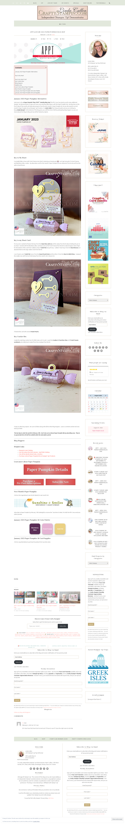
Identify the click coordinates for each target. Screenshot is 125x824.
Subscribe (63, 626)
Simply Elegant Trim (54, 637)
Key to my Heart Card (20, 79)
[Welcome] (98, 48)
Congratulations (73, 632)
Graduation (18, 634)
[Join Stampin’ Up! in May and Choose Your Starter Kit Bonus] (90, 520)
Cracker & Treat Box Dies (61, 634)
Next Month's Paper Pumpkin (23, 89)
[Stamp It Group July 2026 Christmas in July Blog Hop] (90, 472)
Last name (17, 693)
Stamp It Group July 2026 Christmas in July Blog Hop (101, 473)
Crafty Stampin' (62, 12)
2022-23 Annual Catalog (33, 632)
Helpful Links (18, 85)
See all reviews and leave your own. (97, 380)
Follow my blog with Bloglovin (22, 712)
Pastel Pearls (68, 635)
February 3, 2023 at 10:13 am (30, 725)
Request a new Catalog (26, 450)
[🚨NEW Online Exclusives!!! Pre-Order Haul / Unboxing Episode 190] (90, 500)
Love (24, 634)
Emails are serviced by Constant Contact (52, 707)
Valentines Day (39, 634)
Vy (23, 723)
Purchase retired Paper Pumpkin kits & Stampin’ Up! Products (37, 456)
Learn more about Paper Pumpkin (24, 87)
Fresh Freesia (47, 529)
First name (17, 687)
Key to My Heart (19, 75)
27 (101, 409)
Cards (65, 632)
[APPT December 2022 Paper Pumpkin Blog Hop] (47, 598)
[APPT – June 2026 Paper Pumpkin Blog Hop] (90, 481)
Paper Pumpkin (30, 634)
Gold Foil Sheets (19, 635)
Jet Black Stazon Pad (49, 635)
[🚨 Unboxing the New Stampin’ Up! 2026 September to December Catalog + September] (90, 458)
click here (51, 798)
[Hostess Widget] (98, 133)
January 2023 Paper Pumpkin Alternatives (26, 71)
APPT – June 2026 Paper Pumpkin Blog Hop (101, 482)
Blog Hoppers (19, 83)
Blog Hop (60, 632)
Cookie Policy (36, 821)
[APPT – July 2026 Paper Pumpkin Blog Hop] (90, 448)
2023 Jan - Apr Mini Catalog (49, 632)
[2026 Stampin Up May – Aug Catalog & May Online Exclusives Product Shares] (90, 542)
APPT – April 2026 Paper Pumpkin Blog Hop (101, 512)
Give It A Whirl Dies (74, 634)
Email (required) (18, 681)
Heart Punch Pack (37, 635)
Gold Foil (60, 529)
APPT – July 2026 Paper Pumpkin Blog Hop (101, 449)
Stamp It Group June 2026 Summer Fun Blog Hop (101, 492)
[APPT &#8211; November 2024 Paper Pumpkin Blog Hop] (69, 598)
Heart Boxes (28, 635)
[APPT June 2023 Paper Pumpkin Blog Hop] (24, 598)
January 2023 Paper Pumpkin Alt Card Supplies (27, 92)
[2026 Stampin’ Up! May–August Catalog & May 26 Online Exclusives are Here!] (90, 531)
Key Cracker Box (19, 81)
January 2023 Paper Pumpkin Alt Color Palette (27, 90)
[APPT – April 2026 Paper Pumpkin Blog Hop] (90, 511)
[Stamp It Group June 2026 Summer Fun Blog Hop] (90, 490)
